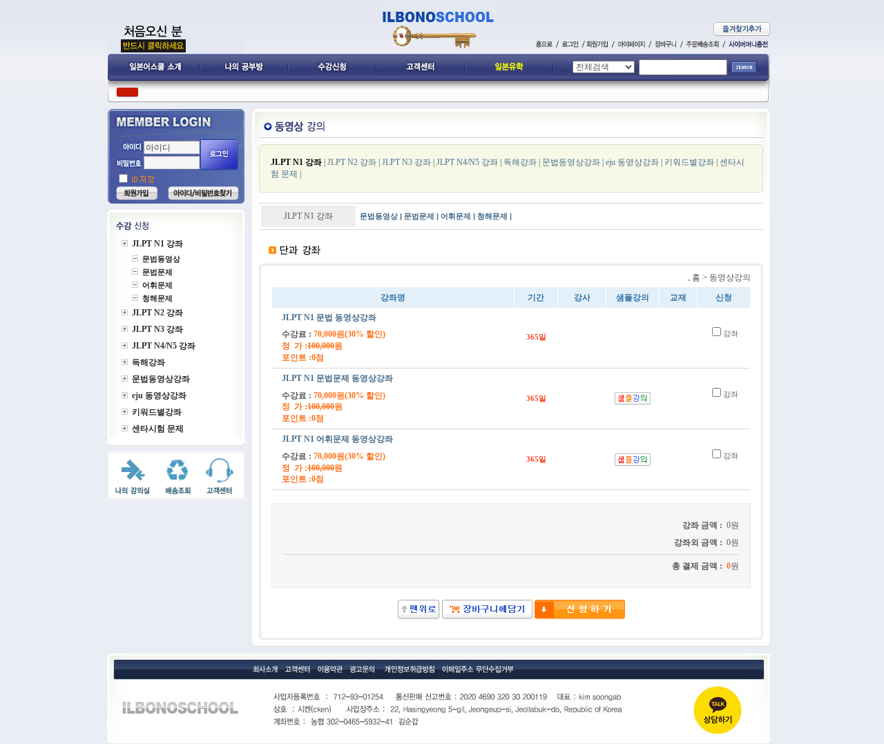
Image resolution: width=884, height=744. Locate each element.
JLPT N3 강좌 (406, 162)
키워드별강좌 (689, 162)
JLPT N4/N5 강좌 (467, 162)
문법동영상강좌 (571, 162)
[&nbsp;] (578, 617)
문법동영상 (379, 216)
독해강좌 (520, 162)
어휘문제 (456, 216)
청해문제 (492, 216)
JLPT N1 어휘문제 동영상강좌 (337, 439)
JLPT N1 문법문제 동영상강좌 (337, 378)
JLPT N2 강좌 (351, 162)
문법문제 (419, 216)
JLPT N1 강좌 (296, 162)
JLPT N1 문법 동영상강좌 (329, 317)
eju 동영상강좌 (633, 162)
